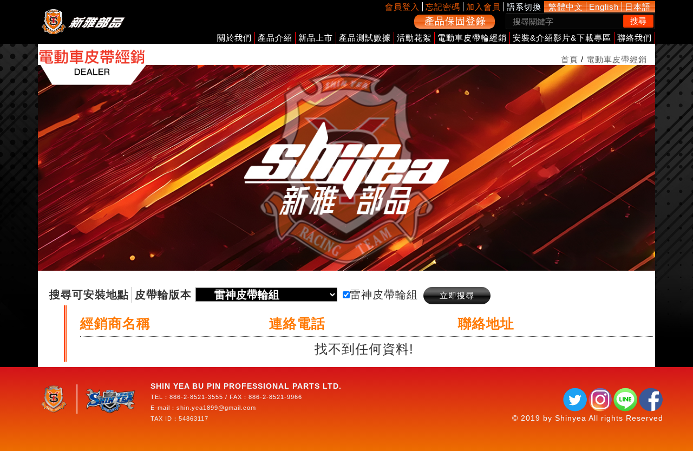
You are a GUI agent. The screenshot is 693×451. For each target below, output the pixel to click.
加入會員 (483, 6)
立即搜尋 (457, 295)
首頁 (569, 59)
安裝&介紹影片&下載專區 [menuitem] (562, 37)
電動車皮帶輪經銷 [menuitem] (472, 37)
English (604, 6)
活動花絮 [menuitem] (414, 37)
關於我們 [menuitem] (234, 37)
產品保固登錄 (455, 21)
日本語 (638, 6)
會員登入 (402, 6)
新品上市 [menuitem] (315, 37)
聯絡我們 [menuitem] (634, 37)
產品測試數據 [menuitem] (365, 37)
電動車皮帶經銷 (616, 59)
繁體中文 (565, 6)
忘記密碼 (443, 6)
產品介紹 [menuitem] (275, 37)
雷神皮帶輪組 (384, 294)
